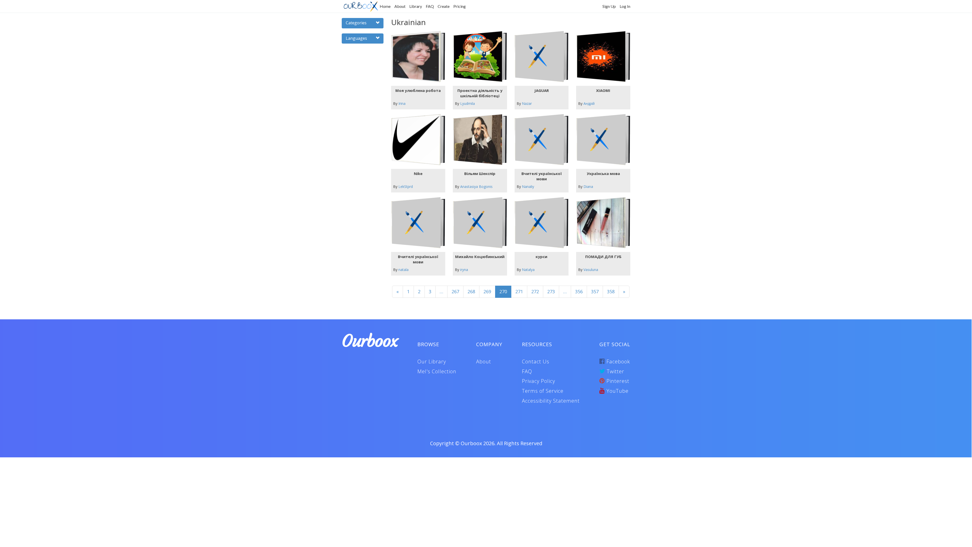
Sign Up (609, 6)
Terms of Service (542, 390)
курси (541, 256)
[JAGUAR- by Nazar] (539, 56)
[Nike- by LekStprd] (416, 139)
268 (471, 291)
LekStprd (405, 186)
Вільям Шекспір (479, 173)
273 (551, 291)
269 (487, 291)
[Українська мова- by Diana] (601, 139)
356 (579, 291)
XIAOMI (603, 90)
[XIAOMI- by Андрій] (601, 56)
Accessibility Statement (551, 400)
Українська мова (603, 173)
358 (611, 291)
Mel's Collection (436, 371)
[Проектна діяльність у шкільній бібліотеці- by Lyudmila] (478, 56)
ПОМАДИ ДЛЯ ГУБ (603, 256)
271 (519, 291)
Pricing (459, 6)
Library (415, 6)
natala (403, 269)
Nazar (527, 103)
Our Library (431, 361)
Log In (625, 6)
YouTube (617, 390)
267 (455, 291)
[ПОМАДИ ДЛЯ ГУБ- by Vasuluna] (601, 222)
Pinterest (617, 381)
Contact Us (535, 361)
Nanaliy (528, 186)
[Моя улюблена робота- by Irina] (416, 56)
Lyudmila (467, 103)
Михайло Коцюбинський (479, 256)
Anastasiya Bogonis (476, 186)
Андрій (589, 103)
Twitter (614, 371)
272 (535, 291)
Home (385, 6)
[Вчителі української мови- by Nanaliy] (539, 139)
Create (444, 6)
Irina (402, 103)
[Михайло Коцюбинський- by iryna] (478, 222)
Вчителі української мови (541, 176)
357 (595, 291)
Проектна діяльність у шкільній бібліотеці (479, 93)
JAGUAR (541, 90)
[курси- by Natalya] (539, 222)
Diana (588, 186)
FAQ (430, 6)
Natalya (528, 269)
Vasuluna (590, 269)
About (400, 6)
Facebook (617, 361)
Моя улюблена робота (418, 90)
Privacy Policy (538, 381)
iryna (464, 269)
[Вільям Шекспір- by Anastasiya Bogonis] (478, 139)
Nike (418, 173)
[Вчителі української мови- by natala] (416, 222)
